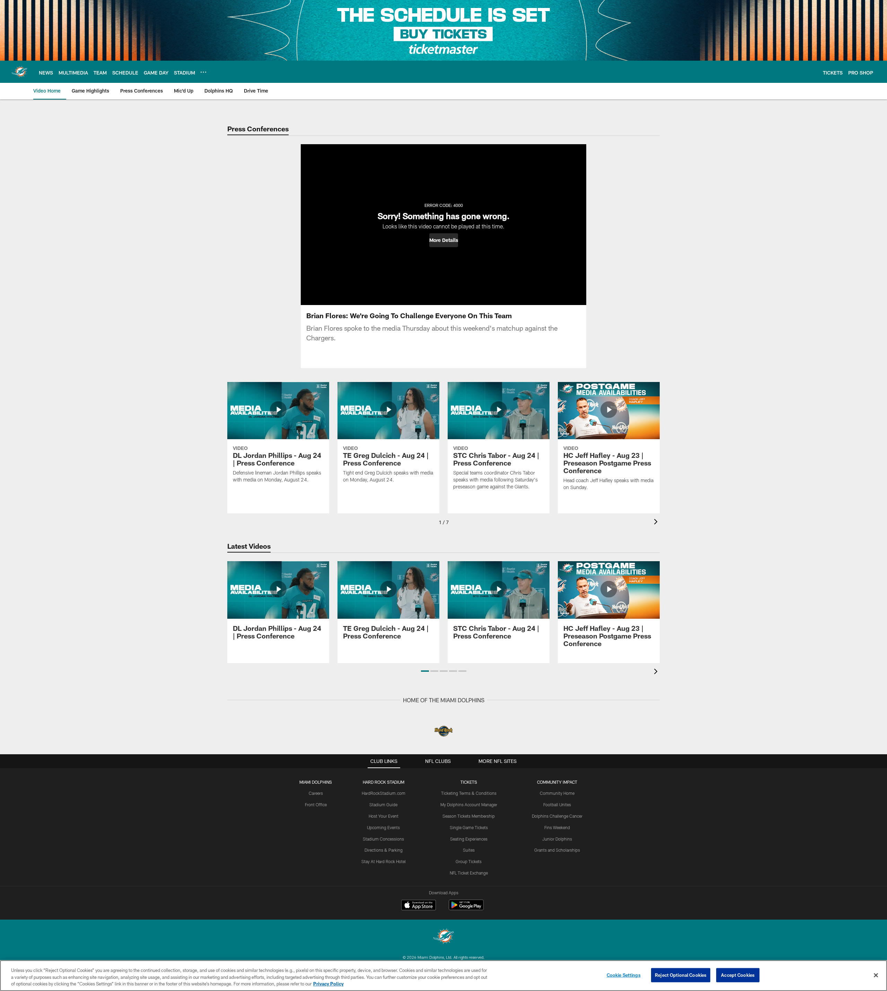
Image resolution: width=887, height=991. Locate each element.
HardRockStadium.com (383, 793)
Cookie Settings (624, 974)
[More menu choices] (203, 72)
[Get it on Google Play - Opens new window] (466, 908)
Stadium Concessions (383, 838)
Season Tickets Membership (468, 816)
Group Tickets (469, 861)
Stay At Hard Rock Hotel (383, 861)
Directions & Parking (384, 849)
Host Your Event (383, 816)
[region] (443, 975)
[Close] (876, 975)
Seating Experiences (469, 838)
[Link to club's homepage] (19, 71)
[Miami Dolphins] (443, 937)
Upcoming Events (383, 827)
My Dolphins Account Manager (468, 804)
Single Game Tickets (469, 827)
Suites (469, 849)
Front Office (316, 804)
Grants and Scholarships (557, 849)
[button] (443, 240)
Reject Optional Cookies (680, 974)
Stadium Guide (383, 804)
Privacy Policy (328, 983)
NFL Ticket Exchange (469, 872)
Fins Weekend (557, 827)
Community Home (557, 793)
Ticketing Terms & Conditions (469, 793)
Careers (316, 793)
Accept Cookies (738, 974)
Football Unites (557, 804)
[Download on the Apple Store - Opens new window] (418, 906)
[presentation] (657, 522)
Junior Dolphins (557, 838)
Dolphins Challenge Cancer (557, 816)
